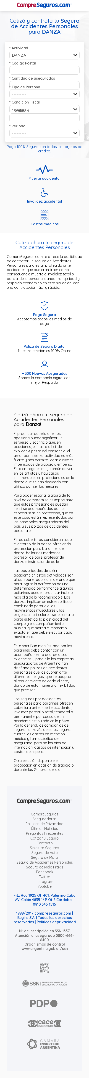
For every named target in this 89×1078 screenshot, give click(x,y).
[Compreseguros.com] (44, 5)
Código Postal (22, 63)
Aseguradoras (44, 819)
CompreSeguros (44, 814)
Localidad (19, 111)
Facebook (44, 872)
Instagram (44, 881)
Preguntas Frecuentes (44, 833)
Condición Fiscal (24, 102)
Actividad (18, 48)
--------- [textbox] (19, 94)
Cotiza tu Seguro (44, 838)
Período (17, 126)
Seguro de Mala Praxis (44, 867)
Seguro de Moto (44, 857)
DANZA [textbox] (19, 55)
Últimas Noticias (44, 828)
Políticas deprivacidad (56, 922)
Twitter (44, 877)
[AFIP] (44, 967)
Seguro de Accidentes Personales (44, 862)
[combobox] (44, 55)
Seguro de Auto (44, 852)
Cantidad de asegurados (32, 78)
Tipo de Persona (24, 87)
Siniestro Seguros (44, 848)
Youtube (45, 886)
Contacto (45, 843)
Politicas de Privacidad (44, 824)
